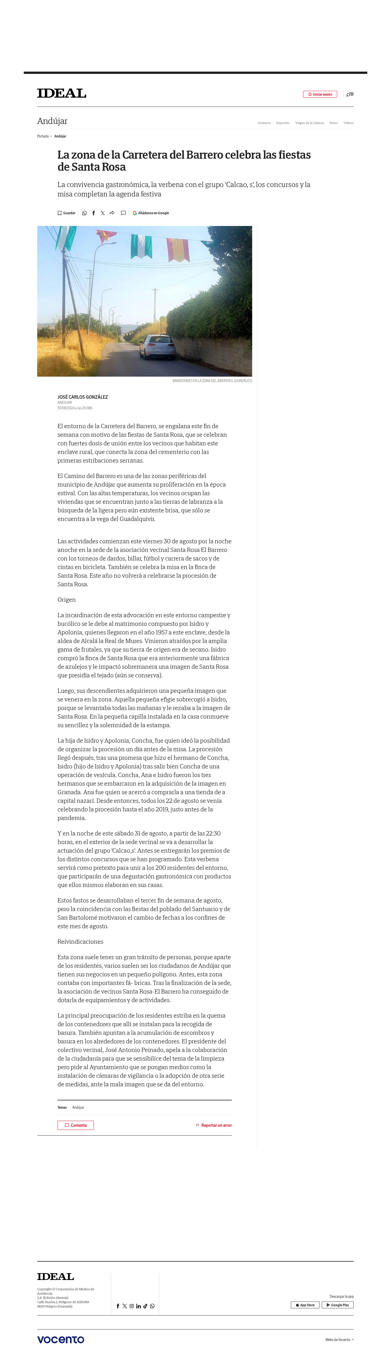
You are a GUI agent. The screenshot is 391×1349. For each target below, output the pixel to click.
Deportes (283, 123)
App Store (307, 1305)
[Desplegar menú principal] (350, 94)
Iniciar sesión (322, 94)
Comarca (264, 123)
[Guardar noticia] (66, 213)
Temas (62, 1107)
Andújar (52, 121)
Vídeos (348, 123)
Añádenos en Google (153, 213)
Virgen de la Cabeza (309, 123)
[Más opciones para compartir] (111, 213)
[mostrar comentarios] (124, 213)
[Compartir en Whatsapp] (84, 213)
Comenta (79, 1125)
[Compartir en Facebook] (93, 213)
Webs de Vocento (337, 1340)
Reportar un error (217, 1125)
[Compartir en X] (102, 213)
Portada (43, 136)
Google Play (340, 1305)
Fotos (334, 123)
